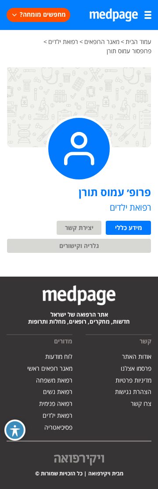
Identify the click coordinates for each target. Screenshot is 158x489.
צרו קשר (141, 404)
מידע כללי (128, 228)
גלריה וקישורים (79, 246)
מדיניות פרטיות (133, 380)
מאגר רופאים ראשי (49, 368)
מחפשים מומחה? (43, 15)
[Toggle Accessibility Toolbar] (14, 430)
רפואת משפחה (54, 380)
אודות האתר (136, 357)
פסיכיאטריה (58, 427)
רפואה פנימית (55, 404)
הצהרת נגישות (133, 392)
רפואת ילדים (57, 416)
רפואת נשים (57, 392)
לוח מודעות (58, 357)
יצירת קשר (79, 228)
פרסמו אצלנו (136, 368)
